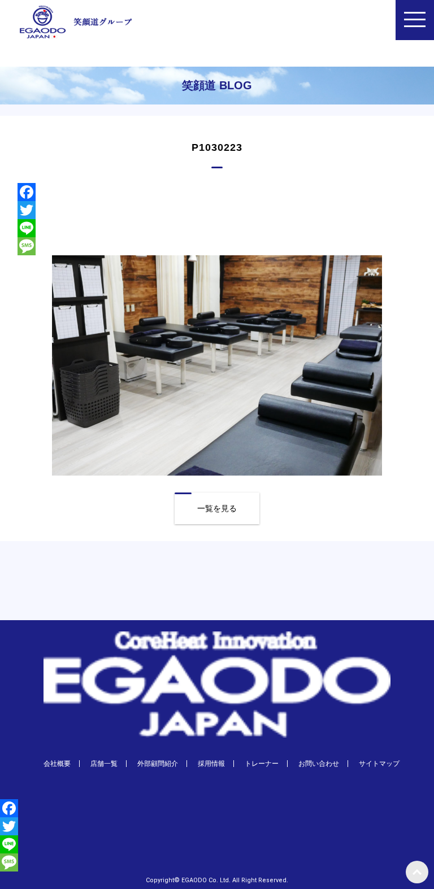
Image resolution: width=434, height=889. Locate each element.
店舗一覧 (104, 763)
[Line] (217, 228)
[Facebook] (217, 192)
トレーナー (262, 763)
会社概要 (57, 763)
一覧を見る (217, 508)
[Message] (217, 246)
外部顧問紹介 (157, 763)
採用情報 (211, 763)
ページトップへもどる (417, 872)
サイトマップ (379, 763)
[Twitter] (217, 210)
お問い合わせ (318, 763)
